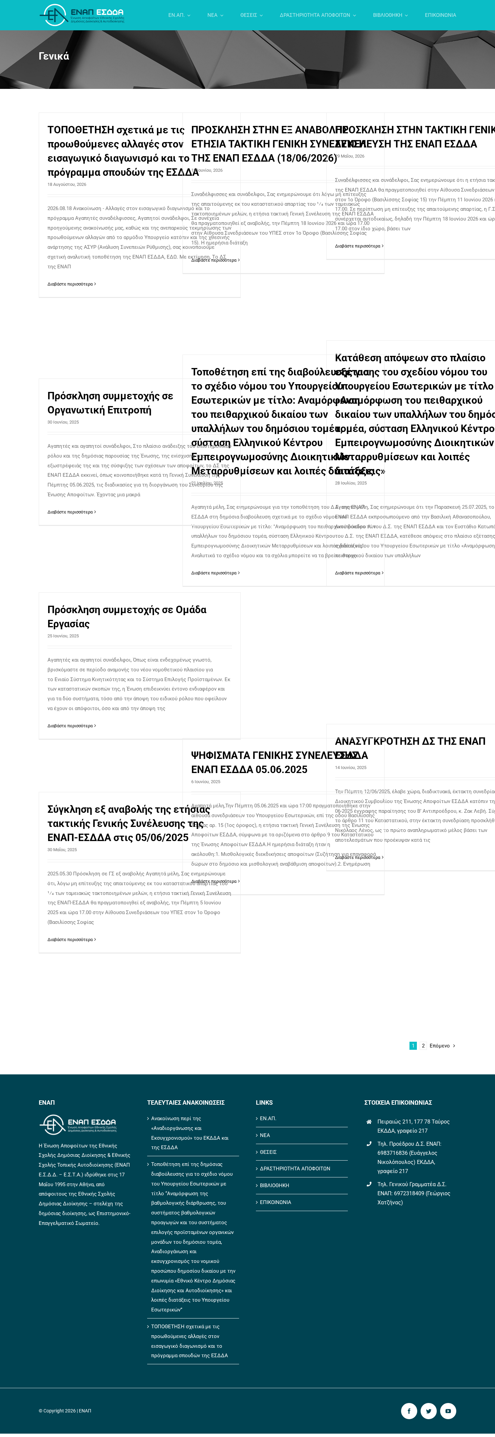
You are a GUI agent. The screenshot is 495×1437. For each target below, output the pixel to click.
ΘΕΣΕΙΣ (268, 1152)
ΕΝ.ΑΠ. (268, 1118)
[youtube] (448, 1411)
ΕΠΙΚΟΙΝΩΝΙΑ (275, 1202)
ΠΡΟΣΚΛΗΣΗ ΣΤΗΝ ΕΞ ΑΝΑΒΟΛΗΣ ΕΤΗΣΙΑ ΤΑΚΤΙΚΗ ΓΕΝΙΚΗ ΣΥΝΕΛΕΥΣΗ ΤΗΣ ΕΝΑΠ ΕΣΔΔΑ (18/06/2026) (278, 144)
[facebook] (409, 1411)
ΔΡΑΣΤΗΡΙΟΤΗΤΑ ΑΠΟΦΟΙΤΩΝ (295, 1169)
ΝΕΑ (265, 1135)
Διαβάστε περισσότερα (70, 284)
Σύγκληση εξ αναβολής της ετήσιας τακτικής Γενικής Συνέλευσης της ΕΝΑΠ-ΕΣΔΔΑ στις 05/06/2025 (128, 823)
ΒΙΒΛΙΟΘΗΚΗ (274, 1185)
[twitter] (429, 1411)
